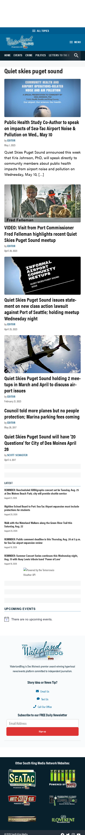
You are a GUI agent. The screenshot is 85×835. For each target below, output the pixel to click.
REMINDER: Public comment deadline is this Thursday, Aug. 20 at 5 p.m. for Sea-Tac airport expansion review (42, 541)
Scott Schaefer (17, 455)
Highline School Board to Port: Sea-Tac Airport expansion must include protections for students (41, 508)
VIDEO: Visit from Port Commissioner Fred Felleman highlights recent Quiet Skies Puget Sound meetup (40, 233)
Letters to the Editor (63, 55)
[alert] (42, 619)
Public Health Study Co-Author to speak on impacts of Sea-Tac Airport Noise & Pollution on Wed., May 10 (41, 128)
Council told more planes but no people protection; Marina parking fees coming (42, 413)
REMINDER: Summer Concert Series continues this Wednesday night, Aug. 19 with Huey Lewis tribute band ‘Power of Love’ (41, 557)
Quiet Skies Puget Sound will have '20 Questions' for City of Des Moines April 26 (40, 442)
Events (18, 55)
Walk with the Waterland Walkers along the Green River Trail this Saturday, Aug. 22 (38, 524)
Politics (40, 55)
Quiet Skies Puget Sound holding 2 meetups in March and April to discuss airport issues (42, 384)
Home (7, 55)
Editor (11, 140)
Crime (29, 55)
